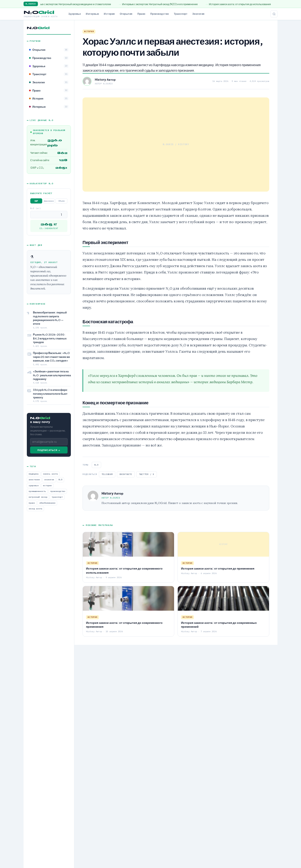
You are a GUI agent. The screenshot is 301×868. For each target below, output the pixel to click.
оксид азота (35, 508)
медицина (33, 474)
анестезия (34, 479)
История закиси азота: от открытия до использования (208, 4)
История (109, 13)
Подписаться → (48, 450)
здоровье (33, 485)
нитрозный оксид (38, 497)
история (47, 485)
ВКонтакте (126, 474)
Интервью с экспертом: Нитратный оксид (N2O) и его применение (128, 4)
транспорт (57, 497)
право (32, 503)
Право (141, 13)
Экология (198, 13)
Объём (61, 201)
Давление (49, 201)
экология (49, 479)
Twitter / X (146, 474)
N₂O (60, 479)
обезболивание (47, 503)
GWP (36, 201)
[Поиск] (273, 13)
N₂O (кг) (35, 208)
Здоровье (74, 13)
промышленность (37, 491)
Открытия (126, 13)
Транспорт (180, 13)
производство (57, 491)
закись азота (50, 474)
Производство (159, 13)
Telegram (107, 474)
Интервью (92, 13)
